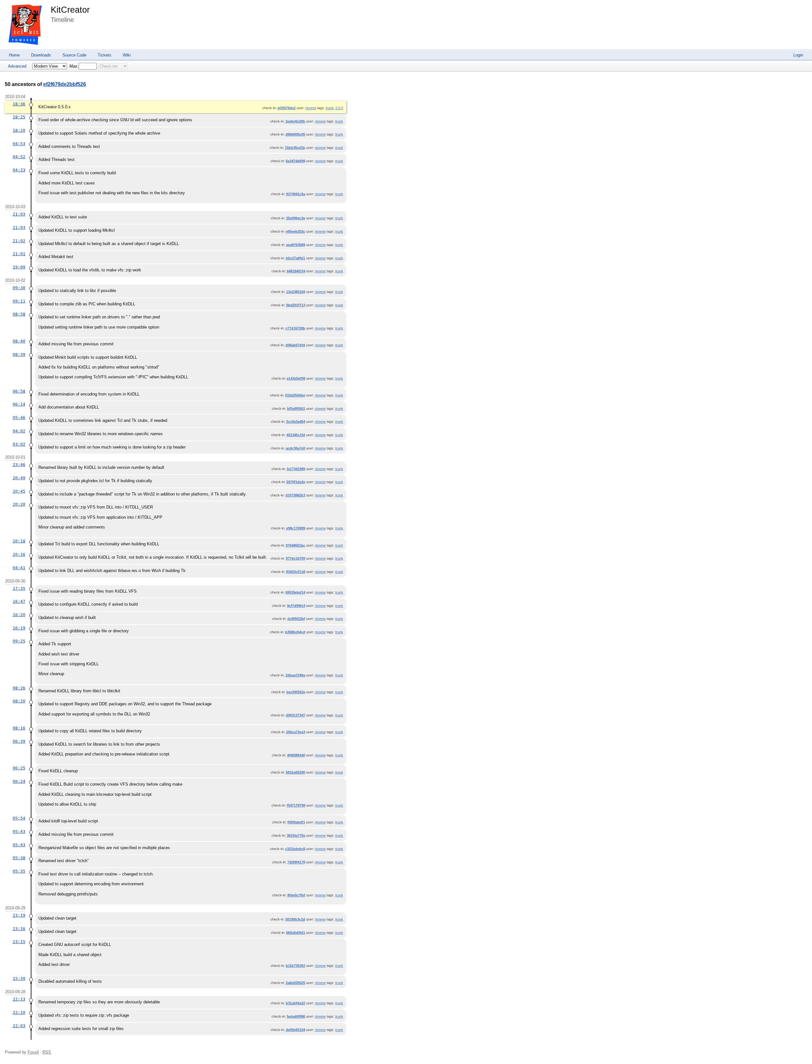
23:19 (19, 915)
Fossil (33, 1052)
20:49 (19, 477)
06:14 (19, 404)
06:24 (19, 781)
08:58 (19, 314)
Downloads (41, 55)
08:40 (19, 341)
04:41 (19, 567)
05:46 (19, 417)
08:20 (19, 701)
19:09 (19, 267)
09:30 (19, 287)
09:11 (19, 301)
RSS (47, 1052)
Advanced (17, 66)
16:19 (19, 628)
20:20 (19, 504)
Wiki (127, 55)
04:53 (19, 143)
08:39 (19, 354)
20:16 (19, 554)
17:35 (19, 588)
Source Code (74, 55)
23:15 (19, 941)
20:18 (19, 541)
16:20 (19, 614)
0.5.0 (339, 108)
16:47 (19, 601)
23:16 (19, 928)
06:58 (19, 391)
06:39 (19, 741)
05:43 (19, 831)
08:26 (19, 688)
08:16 (19, 728)
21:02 (19, 240)
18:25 (19, 117)
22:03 (19, 1025)
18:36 (19, 104)
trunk (330, 108)
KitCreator (70, 10)
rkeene (310, 108)
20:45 (19, 491)
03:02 (19, 444)
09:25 (19, 641)
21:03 (19, 214)
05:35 (19, 871)
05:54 (19, 818)
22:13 (19, 999)
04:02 (19, 431)
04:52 (19, 156)
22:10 (19, 1012)
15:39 (19, 978)
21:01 (19, 253)
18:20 (19, 130)
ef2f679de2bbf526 (64, 84)
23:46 (19, 464)
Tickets (104, 55)
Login (798, 55)
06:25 (19, 768)
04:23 (19, 170)
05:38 (19, 857)
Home (14, 55)
